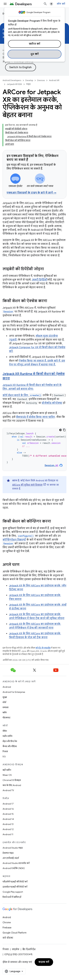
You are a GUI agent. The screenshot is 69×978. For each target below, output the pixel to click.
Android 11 (8, 834)
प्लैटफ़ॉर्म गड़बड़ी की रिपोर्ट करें (15, 881)
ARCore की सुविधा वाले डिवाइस (27, 484)
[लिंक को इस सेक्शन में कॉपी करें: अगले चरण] (22, 565)
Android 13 (8, 824)
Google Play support (13, 891)
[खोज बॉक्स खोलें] (45, 4)
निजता (5, 751)
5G (4, 756)
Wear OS (7, 775)
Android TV (8, 790)
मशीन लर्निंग (7, 736)
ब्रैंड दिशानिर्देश (28, 949)
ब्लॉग (5, 712)
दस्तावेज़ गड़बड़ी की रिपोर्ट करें (15, 886)
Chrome (7, 922)
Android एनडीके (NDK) (14, 868)
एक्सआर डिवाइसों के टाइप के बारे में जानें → (31, 192)
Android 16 (8, 808)
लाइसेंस (15, 949)
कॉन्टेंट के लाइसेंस (43, 648)
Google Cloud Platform (14, 932)
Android (7, 686)
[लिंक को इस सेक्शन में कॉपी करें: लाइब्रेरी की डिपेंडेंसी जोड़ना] (47, 269)
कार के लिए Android (12, 785)
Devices (41, 80)
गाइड (28, 84)
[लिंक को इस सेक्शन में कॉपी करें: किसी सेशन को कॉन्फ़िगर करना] (54, 521)
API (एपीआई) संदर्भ (11, 858)
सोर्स (4, 702)
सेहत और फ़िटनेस (10, 741)
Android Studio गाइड (13, 847)
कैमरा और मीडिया (10, 746)
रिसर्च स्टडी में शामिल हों (12, 896)
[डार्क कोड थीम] (60, 430)
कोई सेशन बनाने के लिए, (16, 395)
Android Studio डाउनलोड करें (16, 863)
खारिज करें (34, 43)
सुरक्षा (5, 697)
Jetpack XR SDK (14, 84)
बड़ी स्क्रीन (7, 769)
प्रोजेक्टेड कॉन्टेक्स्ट (52, 403)
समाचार (6, 707)
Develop (29, 80)
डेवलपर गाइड (8, 852)
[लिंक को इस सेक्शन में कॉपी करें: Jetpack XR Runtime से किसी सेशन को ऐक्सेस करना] (13, 378)
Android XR (54, 80)
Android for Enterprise (14, 692)
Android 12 (8, 829)
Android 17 (8, 803)
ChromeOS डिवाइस (12, 780)
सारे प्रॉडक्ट (8, 937)
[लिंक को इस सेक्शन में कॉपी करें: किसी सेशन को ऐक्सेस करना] (50, 301)
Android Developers (12, 80)
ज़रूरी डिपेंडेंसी (39, 279)
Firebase (7, 927)
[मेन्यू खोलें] (5, 4)
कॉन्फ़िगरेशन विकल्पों (14, 539)
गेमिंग (5, 731)
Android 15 (8, 813)
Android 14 (8, 819)
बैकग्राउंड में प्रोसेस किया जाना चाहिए (35, 417)
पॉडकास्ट (6, 717)
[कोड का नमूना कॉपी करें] (64, 430)
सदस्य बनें (44, 962)
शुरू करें (34, 54)
